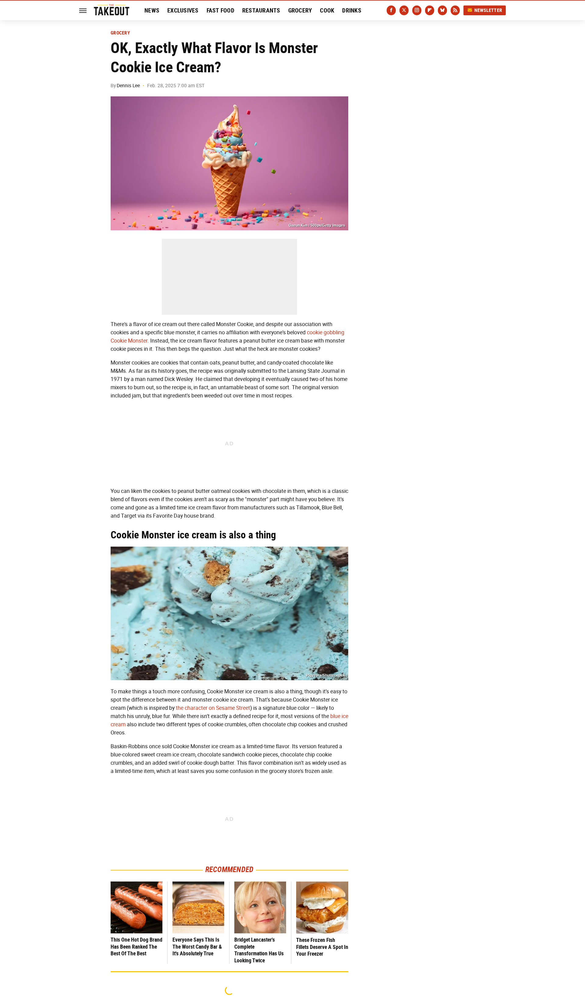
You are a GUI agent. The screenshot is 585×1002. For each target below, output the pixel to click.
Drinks (351, 10)
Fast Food (220, 10)
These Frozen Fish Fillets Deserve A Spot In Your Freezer (322, 947)
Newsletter (488, 10)
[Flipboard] (429, 10)
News (151, 10)
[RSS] (455, 10)
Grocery (300, 10)
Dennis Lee (128, 85)
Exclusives (183, 10)
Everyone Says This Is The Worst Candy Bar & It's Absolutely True (197, 946)
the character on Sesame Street (213, 708)
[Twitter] (404, 10)
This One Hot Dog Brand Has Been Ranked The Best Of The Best (136, 946)
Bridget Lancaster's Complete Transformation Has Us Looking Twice (259, 950)
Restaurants (261, 10)
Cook (327, 10)
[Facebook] (391, 10)
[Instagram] (416, 10)
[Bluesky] (442, 10)
